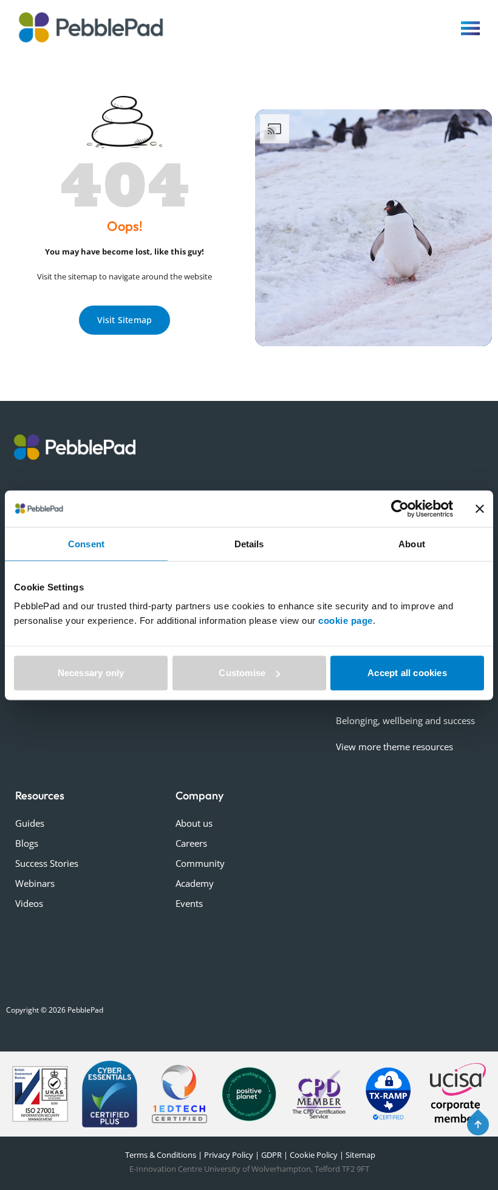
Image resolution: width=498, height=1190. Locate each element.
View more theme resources (394, 746)
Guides (29, 823)
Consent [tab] (86, 543)
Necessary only (91, 673)
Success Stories (46, 863)
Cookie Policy (314, 1154)
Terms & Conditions (159, 1154)
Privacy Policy (228, 1154)
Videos (29, 903)
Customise (242, 673)
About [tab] (411, 543)
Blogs (26, 843)
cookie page (345, 620)
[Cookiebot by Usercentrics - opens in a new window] (400, 508)
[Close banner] (480, 508)
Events (189, 903)
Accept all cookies (407, 673)
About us (194, 823)
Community (200, 863)
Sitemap (360, 1154)
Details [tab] (249, 543)
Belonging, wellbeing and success (405, 720)
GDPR (271, 1154)
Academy (195, 883)
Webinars (35, 883)
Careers (191, 843)
